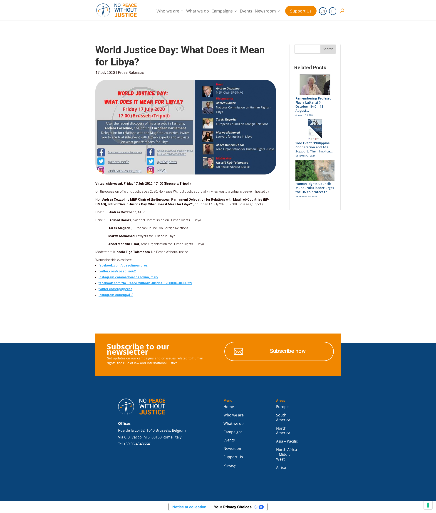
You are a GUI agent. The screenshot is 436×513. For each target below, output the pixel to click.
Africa (281, 467)
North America (283, 431)
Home (228, 406)
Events (246, 11)
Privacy (229, 465)
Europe (282, 406)
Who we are (167, 11)
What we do (197, 11)
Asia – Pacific (287, 441)
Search (328, 49)
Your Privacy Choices (233, 507)
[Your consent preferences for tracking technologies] (428, 505)
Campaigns (222, 11)
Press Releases (131, 72)
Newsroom (265, 11)
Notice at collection (189, 507)
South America (283, 417)
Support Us (301, 11)
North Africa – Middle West (286, 454)
